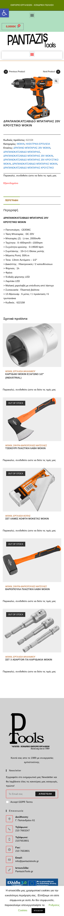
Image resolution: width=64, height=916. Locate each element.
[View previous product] (5, 71)
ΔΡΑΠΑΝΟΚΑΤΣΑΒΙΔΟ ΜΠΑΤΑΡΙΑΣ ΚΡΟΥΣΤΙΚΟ (28, 167)
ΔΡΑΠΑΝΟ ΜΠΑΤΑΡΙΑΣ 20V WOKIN (31, 148)
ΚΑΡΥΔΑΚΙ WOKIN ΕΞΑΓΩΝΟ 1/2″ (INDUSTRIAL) (24, 376)
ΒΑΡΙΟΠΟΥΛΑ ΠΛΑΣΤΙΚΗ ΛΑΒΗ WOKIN (27, 589)
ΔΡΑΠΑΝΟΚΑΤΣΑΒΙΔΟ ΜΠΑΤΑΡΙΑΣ (21, 152)
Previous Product (17, 71)
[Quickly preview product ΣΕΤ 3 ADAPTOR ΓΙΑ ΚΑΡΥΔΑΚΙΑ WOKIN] (59, 614)
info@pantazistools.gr (27, 861)
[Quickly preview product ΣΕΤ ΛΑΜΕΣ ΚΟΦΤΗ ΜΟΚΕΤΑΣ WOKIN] (59, 473)
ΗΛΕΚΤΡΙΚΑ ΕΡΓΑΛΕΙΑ (38, 144)
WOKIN (20, 144)
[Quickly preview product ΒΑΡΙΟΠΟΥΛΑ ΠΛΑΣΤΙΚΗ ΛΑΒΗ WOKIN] (59, 544)
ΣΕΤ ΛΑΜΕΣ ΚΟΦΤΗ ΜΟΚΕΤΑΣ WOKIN (27, 518)
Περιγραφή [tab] (11, 200)
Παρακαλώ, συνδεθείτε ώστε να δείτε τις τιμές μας (29, 175)
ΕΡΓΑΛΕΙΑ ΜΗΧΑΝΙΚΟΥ (24, 371)
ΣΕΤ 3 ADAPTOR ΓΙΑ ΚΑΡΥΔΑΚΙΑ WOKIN (28, 659)
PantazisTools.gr (24, 871)
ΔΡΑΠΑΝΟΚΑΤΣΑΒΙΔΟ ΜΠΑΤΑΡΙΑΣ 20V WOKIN (28, 156)
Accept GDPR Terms (21, 802)
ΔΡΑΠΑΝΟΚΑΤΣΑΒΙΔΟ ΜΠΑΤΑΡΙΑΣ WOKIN (34, 164)
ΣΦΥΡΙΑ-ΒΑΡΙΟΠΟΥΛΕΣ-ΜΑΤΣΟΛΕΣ (30, 445)
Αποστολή (45, 794)
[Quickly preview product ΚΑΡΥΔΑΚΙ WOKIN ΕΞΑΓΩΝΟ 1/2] (59, 329)
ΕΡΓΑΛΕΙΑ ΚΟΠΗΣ (21, 516)
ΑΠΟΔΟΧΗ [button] (38, 911)
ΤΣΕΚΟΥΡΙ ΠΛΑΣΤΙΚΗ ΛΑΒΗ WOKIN (25, 448)
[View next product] (58, 71)
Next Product (49, 71)
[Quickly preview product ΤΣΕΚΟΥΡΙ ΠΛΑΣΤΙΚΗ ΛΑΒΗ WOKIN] (59, 403)
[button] (4, 13)
